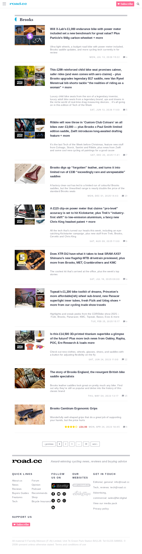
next (94, 444)
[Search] (138, 4)
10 (86, 443)
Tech (14, 501)
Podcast (36, 488)
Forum (35, 480)
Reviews (17, 488)
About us (17, 480)
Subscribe (127, 4)
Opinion (36, 484)
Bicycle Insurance (42, 501)
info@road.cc (122, 482)
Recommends (39, 493)
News (15, 484)
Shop (35, 497)
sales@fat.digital (117, 498)
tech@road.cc (118, 487)
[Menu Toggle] (4, 4)
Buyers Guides (20, 493)
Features (17, 497)
